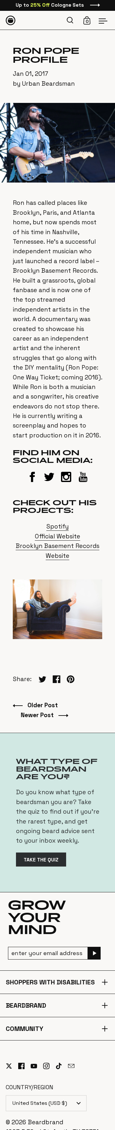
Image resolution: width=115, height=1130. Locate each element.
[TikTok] (62, 1066)
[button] (71, 20)
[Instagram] (49, 1066)
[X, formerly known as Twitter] (12, 1066)
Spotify (57, 526)
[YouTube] (37, 1066)
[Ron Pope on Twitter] (49, 482)
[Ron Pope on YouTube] (83, 482)
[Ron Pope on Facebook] (32, 482)
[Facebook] (24, 1066)
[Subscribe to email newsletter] (94, 953)
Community (58, 1029)
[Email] (74, 1070)
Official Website (57, 536)
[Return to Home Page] (10, 20)
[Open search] (71, 20)
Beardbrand (58, 1005)
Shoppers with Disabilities (58, 982)
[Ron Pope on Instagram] (66, 482)
